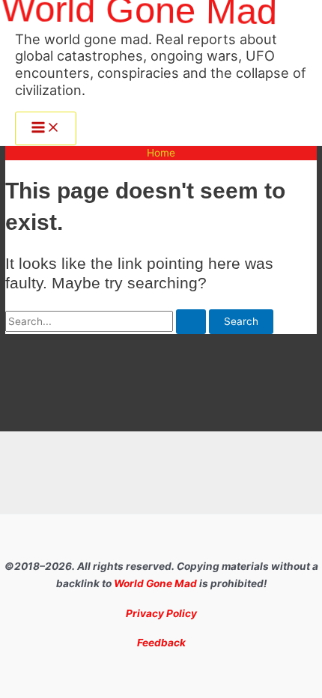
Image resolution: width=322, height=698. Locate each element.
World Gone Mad (155, 583)
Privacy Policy (161, 613)
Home (161, 153)
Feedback (161, 643)
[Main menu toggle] (45, 128)
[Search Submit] (191, 322)
